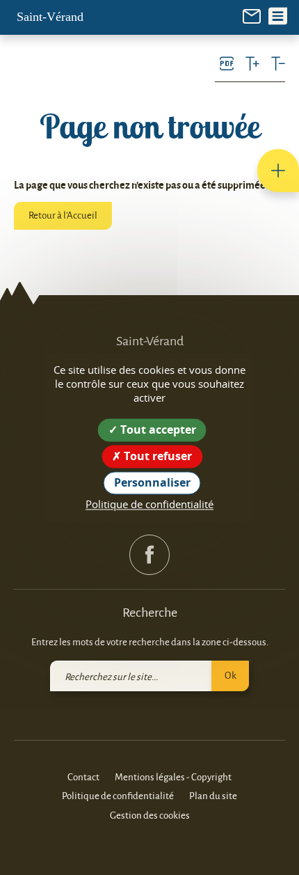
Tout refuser (156, 456)
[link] (252, 15)
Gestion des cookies (150, 814)
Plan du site (213, 795)
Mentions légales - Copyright (173, 776)
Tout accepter (157, 429)
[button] (278, 170)
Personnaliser (152, 482)
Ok (230, 674)
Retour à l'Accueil (63, 214)
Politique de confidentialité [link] (149, 505)
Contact (83, 776)
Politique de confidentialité (118, 795)
